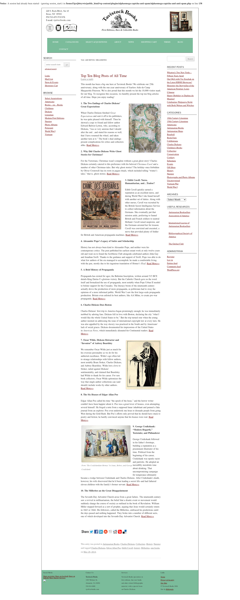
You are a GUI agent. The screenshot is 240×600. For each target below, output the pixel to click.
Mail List (49, 78)
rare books (155, 547)
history (137, 547)
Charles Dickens (127, 543)
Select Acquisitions (96, 42)
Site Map (164, 583)
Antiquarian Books (111, 543)
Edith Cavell (127, 547)
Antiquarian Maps (175, 131)
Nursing (48, 121)
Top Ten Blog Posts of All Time (104, 75)
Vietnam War (172, 183)
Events (170, 163)
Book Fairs (172, 137)
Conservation (173, 154)
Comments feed (174, 266)
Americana (49, 101)
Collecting (140, 543)
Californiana (172, 140)
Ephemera (171, 160)
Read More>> (93, 145)
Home (55, 42)
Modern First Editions (54, 118)
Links (47, 75)
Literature (49, 114)
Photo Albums (51, 124)
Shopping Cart (149, 42)
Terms (167, 42)
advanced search (50, 69)
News (131, 42)
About (117, 42)
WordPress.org (173, 269)
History (149, 543)
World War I (50, 131)
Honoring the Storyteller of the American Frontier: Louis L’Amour (180, 88)
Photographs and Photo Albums (181, 177)
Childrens (49, 108)
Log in (170, 259)
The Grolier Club (176, 243)
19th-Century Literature (177, 121)
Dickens (48, 111)
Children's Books (174, 147)
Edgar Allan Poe (113, 547)
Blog (180, 42)
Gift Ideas (171, 167)
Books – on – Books (54, 104)
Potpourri (49, 127)
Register (170, 256)
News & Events (51, 82)
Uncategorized (173, 180)
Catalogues (72, 42)
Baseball (171, 134)
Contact (63, 49)
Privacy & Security (167, 580)
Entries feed (172, 263)
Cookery (171, 157)
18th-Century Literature (177, 118)
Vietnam (48, 134)
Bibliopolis (170, 589)
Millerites (145, 547)
